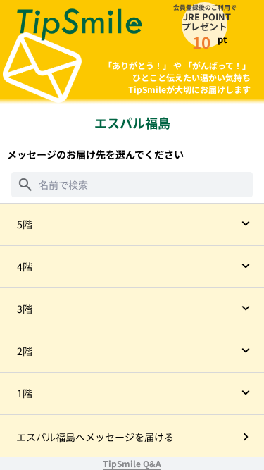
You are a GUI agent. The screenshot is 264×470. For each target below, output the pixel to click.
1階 (24, 393)
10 (201, 41)
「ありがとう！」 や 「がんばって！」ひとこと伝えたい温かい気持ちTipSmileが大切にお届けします (177, 77)
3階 (24, 309)
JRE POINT (207, 16)
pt (222, 39)
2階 (24, 351)
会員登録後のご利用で (205, 7)
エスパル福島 (132, 122)
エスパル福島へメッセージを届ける (95, 437)
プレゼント (204, 27)
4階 (24, 266)
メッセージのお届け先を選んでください (95, 154)
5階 (24, 224)
